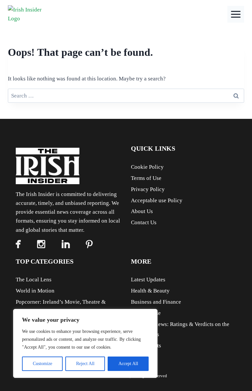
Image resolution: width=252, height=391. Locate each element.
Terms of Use (146, 178)
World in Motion (35, 291)
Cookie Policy (147, 167)
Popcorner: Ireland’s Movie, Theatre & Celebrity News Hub (61, 307)
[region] (85, 343)
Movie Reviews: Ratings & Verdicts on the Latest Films (180, 329)
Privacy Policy (148, 189)
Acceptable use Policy (156, 200)
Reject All (85, 363)
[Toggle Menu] (235, 14)
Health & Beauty (150, 291)
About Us (142, 211)
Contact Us (144, 222)
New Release (146, 313)
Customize (42, 363)
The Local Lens (34, 279)
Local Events (146, 345)
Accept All (128, 363)
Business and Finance (156, 302)
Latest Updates (148, 279)
